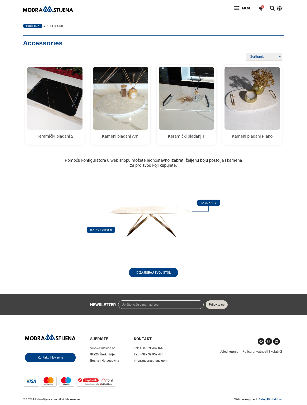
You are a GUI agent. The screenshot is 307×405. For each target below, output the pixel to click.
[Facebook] (261, 341)
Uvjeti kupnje (228, 352)
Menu (246, 8)
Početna (32, 26)
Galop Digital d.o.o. (271, 399)
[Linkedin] (276, 341)
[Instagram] (268, 341)
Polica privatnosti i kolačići (262, 352)
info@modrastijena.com (150, 361)
